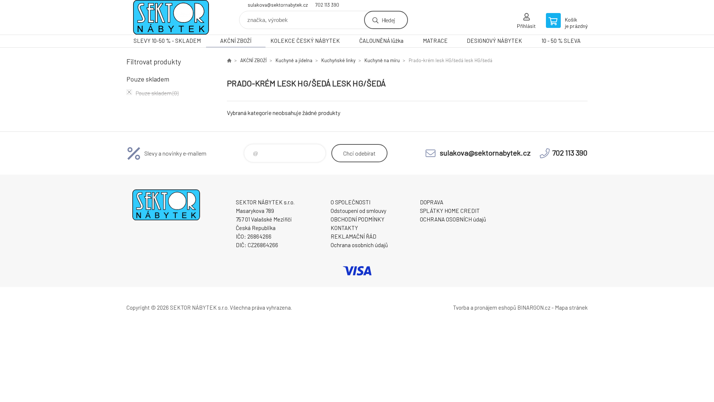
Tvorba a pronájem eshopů (484, 307)
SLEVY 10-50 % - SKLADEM (167, 40)
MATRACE (435, 40)
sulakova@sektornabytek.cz (278, 5)
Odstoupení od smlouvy (358, 210)
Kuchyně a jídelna (294, 60)
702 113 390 (327, 5)
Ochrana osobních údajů (359, 245)
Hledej (388, 19)
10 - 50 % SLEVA (560, 40)
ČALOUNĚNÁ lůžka (381, 40)
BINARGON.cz (533, 307)
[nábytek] (229, 60)
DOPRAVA (431, 202)
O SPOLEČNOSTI (350, 202)
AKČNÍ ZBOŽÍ (235, 40)
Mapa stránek (571, 307)
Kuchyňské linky (338, 60)
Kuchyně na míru (382, 60)
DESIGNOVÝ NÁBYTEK (494, 40)
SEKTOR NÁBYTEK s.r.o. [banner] (171, 17)
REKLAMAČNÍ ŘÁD (353, 236)
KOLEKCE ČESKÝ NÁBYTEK (305, 40)
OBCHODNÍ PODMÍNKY (358, 219)
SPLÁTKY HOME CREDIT (450, 210)
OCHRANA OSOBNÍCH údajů (453, 219)
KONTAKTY (344, 227)
